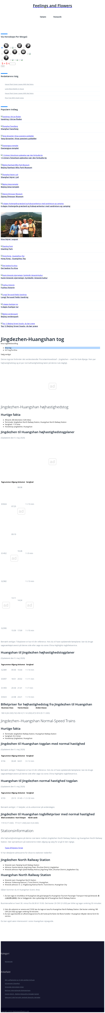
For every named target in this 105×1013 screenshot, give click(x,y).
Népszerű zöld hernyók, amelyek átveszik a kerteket (22, 997)
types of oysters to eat (14, 848)
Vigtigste (43, 17)
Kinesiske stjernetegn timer (14, 987)
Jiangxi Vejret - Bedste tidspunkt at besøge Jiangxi (22, 994)
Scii (3, 66)
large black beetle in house (14, 89)
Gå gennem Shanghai (12, 983)
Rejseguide (57, 17)
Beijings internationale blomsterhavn (17, 990)
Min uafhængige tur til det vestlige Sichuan (20, 980)
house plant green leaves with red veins (19, 84)
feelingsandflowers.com (21, 1011)
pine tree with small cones (14, 98)
